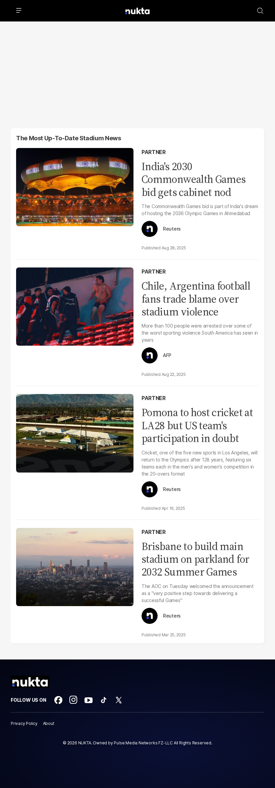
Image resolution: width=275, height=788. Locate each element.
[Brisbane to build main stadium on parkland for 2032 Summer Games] (74, 566)
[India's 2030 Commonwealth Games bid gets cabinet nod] (74, 186)
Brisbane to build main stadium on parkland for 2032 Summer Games (195, 559)
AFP (167, 355)
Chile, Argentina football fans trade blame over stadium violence (196, 299)
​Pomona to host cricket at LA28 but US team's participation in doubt (197, 425)
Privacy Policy (24, 723)
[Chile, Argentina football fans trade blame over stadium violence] (74, 306)
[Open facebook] (58, 700)
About (48, 723)
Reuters (172, 229)
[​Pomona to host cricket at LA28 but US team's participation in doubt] (74, 432)
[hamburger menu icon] (19, 11)
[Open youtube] (89, 700)
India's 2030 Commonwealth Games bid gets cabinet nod (193, 179)
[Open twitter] (119, 700)
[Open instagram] (73, 700)
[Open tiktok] (104, 700)
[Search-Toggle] (260, 11)
